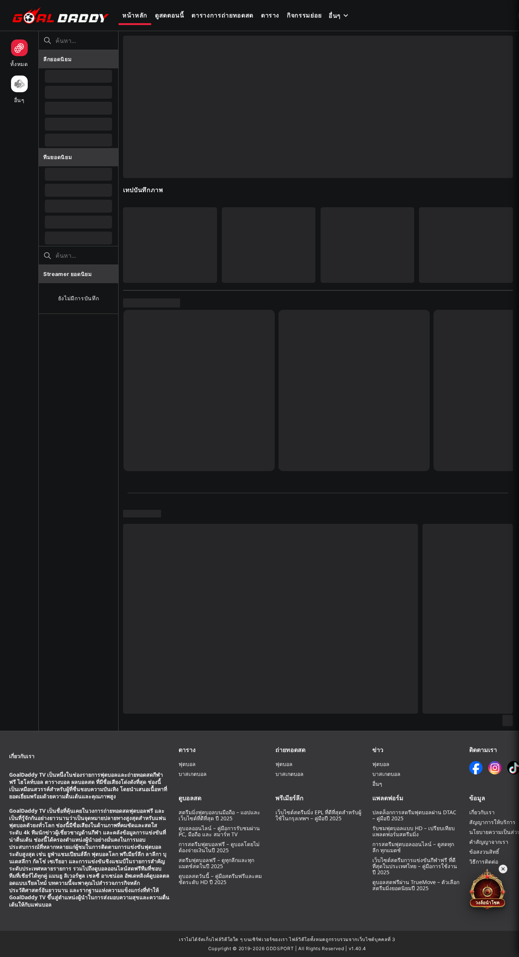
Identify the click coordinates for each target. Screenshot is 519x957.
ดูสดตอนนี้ (169, 15)
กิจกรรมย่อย (304, 15)
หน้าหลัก (134, 15)
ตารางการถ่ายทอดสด (222, 15)
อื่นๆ (335, 15)
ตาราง (270, 15)
